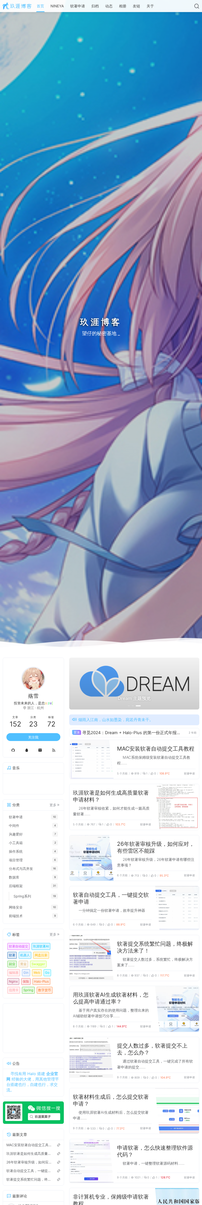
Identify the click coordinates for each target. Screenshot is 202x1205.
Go (47, 972)
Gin (26, 972)
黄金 (23, 964)
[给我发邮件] (40, 750)
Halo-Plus (41, 981)
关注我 (33, 737)
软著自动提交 (18, 946)
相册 (122, 6)
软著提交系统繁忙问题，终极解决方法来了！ (29, 1179)
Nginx (13, 981)
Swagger (38, 964)
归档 (95, 6)
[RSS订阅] (53, 750)
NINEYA (57, 6)
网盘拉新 (41, 955)
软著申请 (77, 6)
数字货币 (44, 990)
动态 (109, 6)
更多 (53, 805)
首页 (40, 6)
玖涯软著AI (41, 946)
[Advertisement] (33, 1028)
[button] (130, 705)
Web (37, 972)
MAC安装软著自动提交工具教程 (155, 748)
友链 (136, 6)
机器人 (25, 955)
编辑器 (13, 972)
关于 (150, 6)
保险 (26, 981)
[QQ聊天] (26, 750)
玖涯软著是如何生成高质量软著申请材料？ (29, 1153)
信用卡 (13, 990)
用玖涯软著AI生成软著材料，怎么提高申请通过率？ (111, 998)
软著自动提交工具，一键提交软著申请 (29, 1171)
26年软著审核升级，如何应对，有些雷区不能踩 (29, 1162)
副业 (12, 964)
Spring (28, 990)
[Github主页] (13, 750)
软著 (12, 955)
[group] (134, 684)
